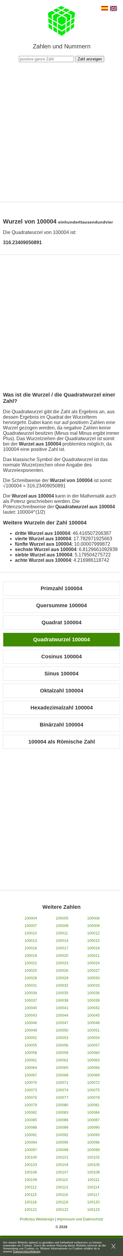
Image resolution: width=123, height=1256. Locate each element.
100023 (62, 963)
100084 (93, 1112)
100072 (93, 1083)
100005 (62, 918)
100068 (62, 1075)
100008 (62, 926)
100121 (30, 1210)
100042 (93, 1008)
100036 (93, 993)
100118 (30, 1202)
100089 (62, 1127)
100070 (30, 1083)
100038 (62, 1000)
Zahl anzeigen (90, 59)
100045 (93, 1015)
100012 (93, 933)
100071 (62, 1083)
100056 (62, 1045)
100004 (30, 918)
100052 (30, 1038)
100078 (93, 1098)
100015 (93, 941)
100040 (30, 1008)
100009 (93, 926)
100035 (62, 993)
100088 (30, 1127)
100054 (93, 1038)
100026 (62, 971)
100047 (62, 1023)
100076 (30, 1098)
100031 (30, 985)
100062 (62, 1060)
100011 (62, 933)
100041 (62, 1008)
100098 (62, 1150)
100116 (62, 1195)
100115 (30, 1195)
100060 (93, 1053)
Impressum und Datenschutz (80, 1219)
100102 (93, 1157)
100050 (62, 1030)
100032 (62, 985)
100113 (62, 1187)
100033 (93, 985)
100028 (30, 978)
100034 (30, 993)
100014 (62, 941)
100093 (93, 1135)
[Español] (104, 9)
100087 (93, 1120)
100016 (30, 948)
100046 (30, 1023)
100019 (30, 956)
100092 (62, 1135)
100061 (30, 1060)
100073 (30, 1090)
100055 (30, 1045)
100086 (62, 1120)
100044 (62, 1015)
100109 (30, 1180)
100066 (93, 1068)
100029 (62, 978)
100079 (30, 1105)
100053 (62, 1038)
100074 (62, 1090)
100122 (62, 1210)
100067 (30, 1075)
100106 (30, 1172)
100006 (93, 918)
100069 (93, 1075)
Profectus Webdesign (37, 1219)
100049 (30, 1030)
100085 (30, 1120)
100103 (30, 1165)
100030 (93, 978)
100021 (93, 956)
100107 (62, 1172)
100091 (30, 1135)
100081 (93, 1105)
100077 (62, 1098)
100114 (93, 1187)
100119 (62, 1202)
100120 (93, 1202)
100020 (62, 956)
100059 (62, 1053)
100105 (93, 1165)
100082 (30, 1112)
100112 (30, 1187)
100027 (93, 971)
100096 (93, 1142)
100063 (93, 1060)
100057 (93, 1045)
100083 (62, 1112)
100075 (93, 1090)
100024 (93, 963)
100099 (93, 1150)
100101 (62, 1157)
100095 (62, 1142)
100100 (30, 1157)
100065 (62, 1068)
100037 (30, 1000)
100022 (30, 963)
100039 (93, 1000)
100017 (62, 948)
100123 (93, 1210)
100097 (30, 1150)
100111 (93, 1180)
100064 (30, 1068)
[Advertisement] (61, 131)
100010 (30, 933)
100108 (93, 1172)
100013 (30, 941)
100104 (62, 1165)
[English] (113, 9)
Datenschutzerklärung (26, 1251)
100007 (30, 926)
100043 (30, 1015)
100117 (93, 1195)
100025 (30, 971)
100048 (93, 1023)
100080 (62, 1105)
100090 (93, 1127)
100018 (93, 948)
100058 (30, 1053)
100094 (30, 1142)
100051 (93, 1030)
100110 (62, 1180)
